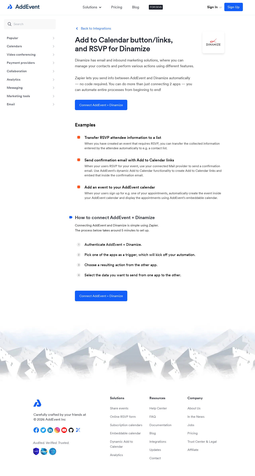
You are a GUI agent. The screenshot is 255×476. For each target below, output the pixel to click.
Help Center (158, 408)
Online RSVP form (123, 417)
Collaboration (17, 71)
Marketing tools (18, 96)
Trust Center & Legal (202, 441)
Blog (135, 7)
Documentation (160, 425)
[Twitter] (43, 430)
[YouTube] (64, 430)
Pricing (116, 7)
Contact (155, 458)
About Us (193, 408)
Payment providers (21, 63)
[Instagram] (57, 430)
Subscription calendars (126, 425)
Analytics (13, 79)
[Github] (71, 430)
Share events (119, 408)
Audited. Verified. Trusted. (51, 443)
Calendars (14, 46)
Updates (155, 450)
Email (11, 104)
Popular (12, 38)
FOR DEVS (156, 7)
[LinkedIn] (50, 430)
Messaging (15, 88)
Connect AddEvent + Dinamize (101, 105)
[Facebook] (36, 430)
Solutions (90, 7)
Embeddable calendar (125, 433)
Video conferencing (21, 54)
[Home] (22, 7)
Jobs (190, 425)
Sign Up (233, 7)
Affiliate (192, 450)
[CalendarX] (78, 430)
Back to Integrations (96, 28)
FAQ (152, 417)
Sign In (212, 7)
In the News (195, 417)
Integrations (157, 441)
